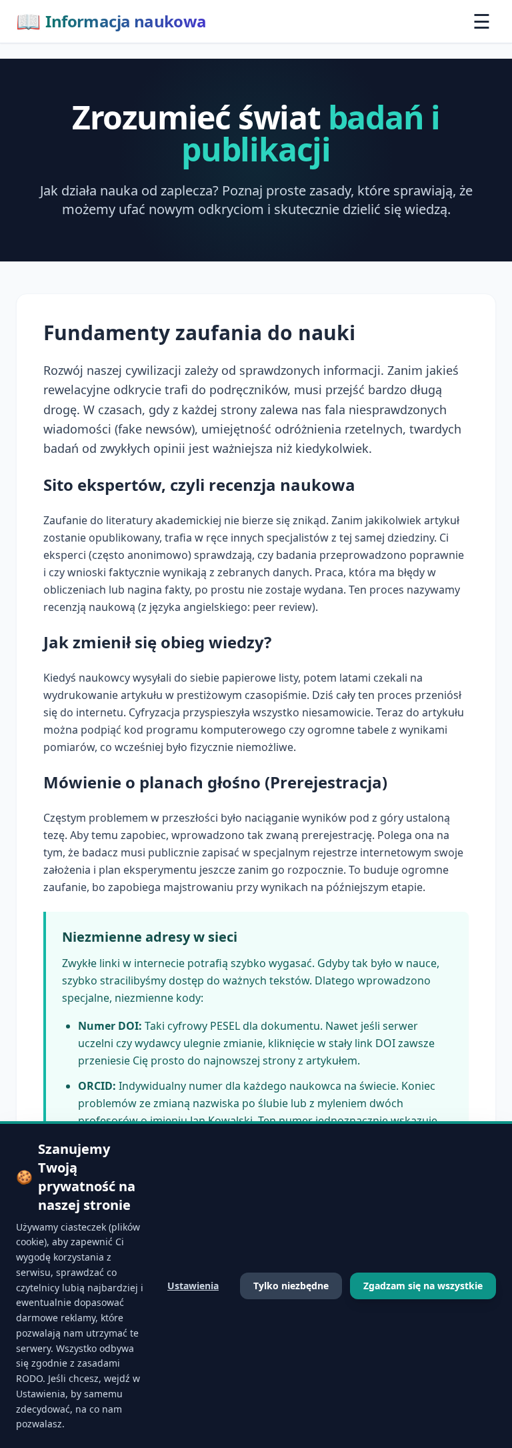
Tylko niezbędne (291, 1285)
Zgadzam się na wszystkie (423, 1285)
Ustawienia (193, 1285)
